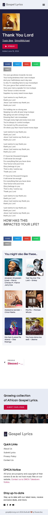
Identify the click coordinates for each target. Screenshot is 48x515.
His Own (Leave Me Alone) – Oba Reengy (13, 339)
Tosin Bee (7, 40)
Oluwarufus (38, 512)
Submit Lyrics (9, 452)
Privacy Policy (10, 456)
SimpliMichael (22, 40)
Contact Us (9, 460)
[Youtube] (13, 505)
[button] (44, 5)
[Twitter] (10, 505)
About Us (8, 449)
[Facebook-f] (7, 505)
